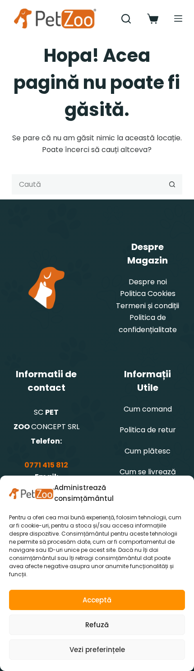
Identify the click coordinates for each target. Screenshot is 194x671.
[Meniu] (178, 18)
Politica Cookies (148, 293)
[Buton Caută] (172, 184)
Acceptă (97, 600)
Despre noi (148, 282)
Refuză (97, 624)
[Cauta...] (126, 18)
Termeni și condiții (147, 306)
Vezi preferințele (97, 649)
